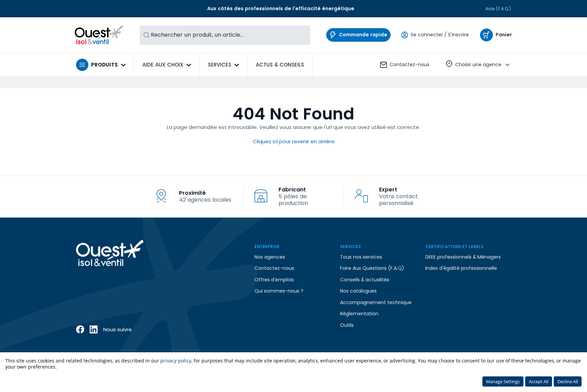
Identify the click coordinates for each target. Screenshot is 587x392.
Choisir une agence (478, 64)
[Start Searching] (146, 35)
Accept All (538, 381)
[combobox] (225, 35)
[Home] (99, 34)
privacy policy (175, 360)
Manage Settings (503, 381)
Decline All (567, 381)
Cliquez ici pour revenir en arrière (294, 141)
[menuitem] (280, 64)
